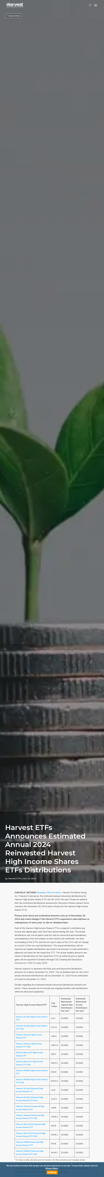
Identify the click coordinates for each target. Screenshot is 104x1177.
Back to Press (14, 16)
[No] (100, 1169)
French (57, 892)
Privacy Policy (52, 1168)
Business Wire (44, 892)
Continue (52, 1172)
